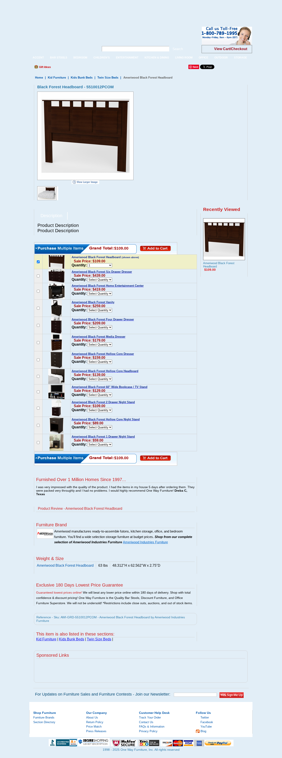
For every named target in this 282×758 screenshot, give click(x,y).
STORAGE (240, 57)
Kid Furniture (57, 77)
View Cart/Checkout (230, 49)
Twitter (204, 717)
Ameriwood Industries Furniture (145, 542)
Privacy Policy (148, 731)
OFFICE (203, 57)
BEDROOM (80, 57)
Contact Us (146, 722)
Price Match (94, 726)
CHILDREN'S (101, 57)
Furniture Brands (43, 717)
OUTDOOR (221, 57)
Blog (203, 731)
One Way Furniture (62, 39)
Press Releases (96, 731)
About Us (92, 717)
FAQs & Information (151, 726)
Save (195, 66)
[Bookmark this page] (64, 68)
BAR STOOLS (58, 57)
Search (178, 49)
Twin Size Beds (107, 77)
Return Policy (94, 722)
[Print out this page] (86, 68)
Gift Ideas (44, 67)
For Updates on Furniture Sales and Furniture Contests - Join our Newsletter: (102, 694)
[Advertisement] (80, 10)
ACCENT (38, 57)
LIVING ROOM (184, 57)
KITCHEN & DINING (157, 57)
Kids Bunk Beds (82, 77)
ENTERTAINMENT (127, 57)
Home (39, 77)
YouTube (206, 726)
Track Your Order (150, 717)
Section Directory (44, 722)
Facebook (206, 722)
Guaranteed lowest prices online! (59, 592)
